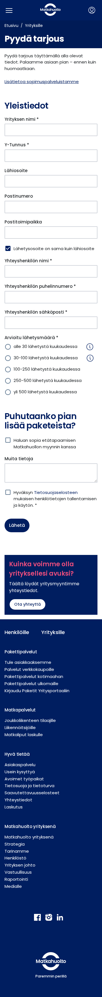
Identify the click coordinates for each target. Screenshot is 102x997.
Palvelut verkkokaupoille (29, 669)
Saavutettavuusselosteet (32, 793)
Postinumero (19, 196)
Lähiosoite (16, 171)
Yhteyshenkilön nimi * (28, 261)
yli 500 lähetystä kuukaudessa (45, 392)
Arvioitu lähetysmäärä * (31, 338)
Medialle (13, 886)
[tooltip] (87, 346)
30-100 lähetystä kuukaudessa (46, 358)
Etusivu (11, 25)
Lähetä (17, 525)
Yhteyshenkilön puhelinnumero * (40, 286)
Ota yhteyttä (27, 604)
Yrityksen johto (20, 865)
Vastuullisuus (18, 872)
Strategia (15, 844)
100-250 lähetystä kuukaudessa (47, 369)
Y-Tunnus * (17, 145)
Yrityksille (34, 25)
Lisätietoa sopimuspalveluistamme (42, 82)
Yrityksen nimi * (22, 119)
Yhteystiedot (18, 800)
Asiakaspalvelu (20, 765)
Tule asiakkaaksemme (28, 662)
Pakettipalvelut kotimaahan (34, 676)
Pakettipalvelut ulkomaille (31, 684)
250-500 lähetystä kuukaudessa (48, 380)
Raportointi (16, 879)
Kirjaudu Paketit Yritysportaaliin (37, 691)
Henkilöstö (15, 858)
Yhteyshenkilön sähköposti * (36, 312)
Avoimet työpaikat (24, 779)
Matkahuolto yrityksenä (29, 837)
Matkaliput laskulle (24, 735)
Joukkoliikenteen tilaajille (30, 720)
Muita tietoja (19, 459)
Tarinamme (17, 851)
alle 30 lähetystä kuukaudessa (45, 346)
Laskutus (14, 807)
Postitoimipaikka (23, 222)
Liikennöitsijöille (20, 727)
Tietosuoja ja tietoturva (29, 786)
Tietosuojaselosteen (56, 492)
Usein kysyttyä (20, 772)
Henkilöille (17, 632)
